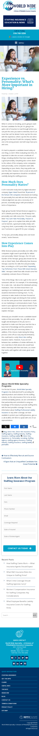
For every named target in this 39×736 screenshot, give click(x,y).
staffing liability (27, 442)
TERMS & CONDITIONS (9, 703)
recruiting (24, 438)
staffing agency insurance (16, 440)
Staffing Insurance (14, 442)
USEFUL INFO (6, 686)
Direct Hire (22, 337)
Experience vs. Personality (11, 438)
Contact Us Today (18, 548)
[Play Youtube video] (19, 367)
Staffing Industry (19, 434)
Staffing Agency (7, 434)
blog (5, 432)
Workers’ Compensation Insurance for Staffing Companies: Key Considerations (20, 592)
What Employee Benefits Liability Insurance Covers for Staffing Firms (19, 604)
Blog (3, 696)
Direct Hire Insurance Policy (25, 432)
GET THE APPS (6, 679)
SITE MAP (5, 711)
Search (33, 615)
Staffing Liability (14, 436)
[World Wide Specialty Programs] (19, 6)
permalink (5, 445)
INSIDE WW (5, 693)
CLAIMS (4, 682)
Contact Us (6, 700)
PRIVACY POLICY (7, 707)
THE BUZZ (5, 689)
